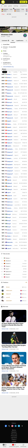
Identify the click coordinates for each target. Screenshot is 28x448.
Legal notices (14, 437)
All (9, 14)
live (3, 14)
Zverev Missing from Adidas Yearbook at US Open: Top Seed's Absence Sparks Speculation (14, 367)
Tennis (4, 446)
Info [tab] (13, 40)
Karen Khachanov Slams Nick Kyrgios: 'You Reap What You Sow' (14, 346)
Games (10, 6)
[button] (17, 2)
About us (14, 430)
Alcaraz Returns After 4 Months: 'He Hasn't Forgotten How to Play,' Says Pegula (13, 389)
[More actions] (26, 40)
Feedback (14, 441)
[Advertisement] (14, 21)
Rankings (16, 6)
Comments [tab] (5, 40)
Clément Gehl (5, 328)
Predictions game (14, 446)
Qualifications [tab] (19, 40)
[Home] (1, 6)
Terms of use (14, 434)
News (5, 6)
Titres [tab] (10, 72)
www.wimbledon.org (8, 66)
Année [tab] (4, 72)
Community (23, 446)
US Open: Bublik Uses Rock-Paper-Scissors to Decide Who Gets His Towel (13, 325)
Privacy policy (14, 435)
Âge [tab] (21, 72)
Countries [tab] (15, 72)
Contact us (14, 439)
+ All (26, 282)
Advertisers (14, 432)
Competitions (23, 6)
